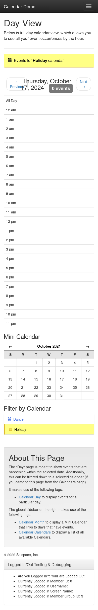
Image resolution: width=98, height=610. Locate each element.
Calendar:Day (30, 496)
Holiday (19, 429)
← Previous (17, 84)
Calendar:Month (31, 521)
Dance (17, 419)
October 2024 (49, 346)
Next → (83, 84)
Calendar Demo (19, 6)
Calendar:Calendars (35, 532)
